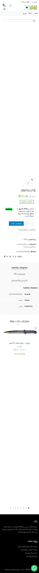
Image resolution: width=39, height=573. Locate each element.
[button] (34, 568)
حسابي (33, 2)
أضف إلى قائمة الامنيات (25, 230)
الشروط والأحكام (31, 556)
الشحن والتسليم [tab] (19, 280)
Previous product (30, 13)
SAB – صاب (25, 569)
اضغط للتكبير (32, 180)
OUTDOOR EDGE (23, 252)
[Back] (25, 13)
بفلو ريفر (19, 346)
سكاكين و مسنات (29, 247)
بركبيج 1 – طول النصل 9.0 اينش (19, 343)
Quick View (35, 332)
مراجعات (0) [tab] (19, 274)
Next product (35, 13)
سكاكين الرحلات (22, 244)
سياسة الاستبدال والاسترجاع (27, 546)
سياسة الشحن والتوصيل (29, 550)
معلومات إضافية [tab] (20, 267)
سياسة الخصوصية (31, 553)
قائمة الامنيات (10, 5)
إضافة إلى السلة (16, 223)
